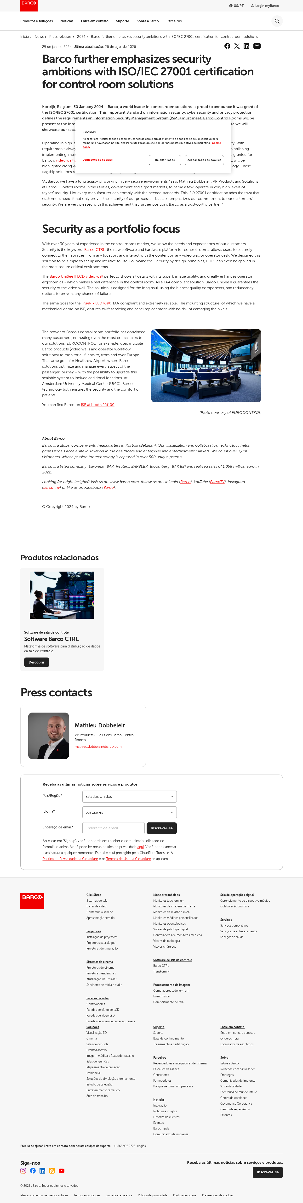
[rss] (52, 1171)
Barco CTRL (94, 249)
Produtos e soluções (36, 21)
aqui (140, 847)
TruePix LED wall (96, 303)
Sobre (224, 1057)
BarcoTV (217, 482)
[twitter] (237, 46)
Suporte (122, 21)
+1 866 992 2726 (129, 1146)
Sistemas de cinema (99, 962)
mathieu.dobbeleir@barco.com (98, 746)
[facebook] (227, 46)
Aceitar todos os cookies (204, 160)
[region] (153, 147)
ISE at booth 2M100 (97, 405)
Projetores (93, 931)
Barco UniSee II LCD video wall (76, 276)
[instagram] (23, 1171)
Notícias (66, 21)
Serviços (226, 920)
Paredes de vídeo (97, 998)
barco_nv (51, 487)
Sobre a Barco (148, 21)
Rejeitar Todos (165, 160)
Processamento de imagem (171, 985)
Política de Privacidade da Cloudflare (70, 859)
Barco (185, 482)
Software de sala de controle (172, 960)
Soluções (92, 1027)
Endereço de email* (58, 827)
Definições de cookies (98, 159)
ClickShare (93, 895)
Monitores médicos (166, 895)
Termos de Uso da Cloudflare (128, 859)
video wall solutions (73, 160)
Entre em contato (95, 21)
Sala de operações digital (237, 895)
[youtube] (61, 1171)
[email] (257, 46)
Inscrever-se (162, 828)
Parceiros (174, 21)
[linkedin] (246, 46)
